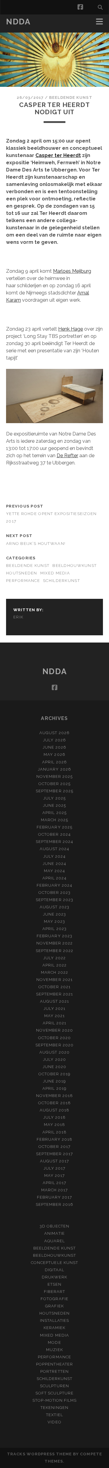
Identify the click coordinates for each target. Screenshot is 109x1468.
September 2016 (55, 1204)
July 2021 (54, 1008)
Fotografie (54, 1299)
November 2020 (54, 1030)
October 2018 (54, 1103)
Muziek (54, 1349)
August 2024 (54, 849)
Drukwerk (54, 1277)
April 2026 (54, 762)
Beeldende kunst (70, 97)
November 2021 (54, 979)
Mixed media (55, 573)
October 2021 (54, 987)
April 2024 (54, 878)
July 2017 (54, 1168)
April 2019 (54, 1088)
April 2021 (54, 1023)
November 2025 (54, 776)
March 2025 (54, 820)
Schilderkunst (61, 580)
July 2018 (54, 1117)
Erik (18, 617)
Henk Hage (70, 329)
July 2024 (54, 856)
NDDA (18, 21)
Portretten (54, 1371)
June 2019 (54, 1081)
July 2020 (54, 1059)
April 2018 (54, 1132)
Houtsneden (21, 573)
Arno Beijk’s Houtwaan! (35, 543)
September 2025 (54, 791)
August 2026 (54, 733)
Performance (23, 580)
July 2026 (54, 740)
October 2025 (54, 783)
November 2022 (54, 943)
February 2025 (54, 827)
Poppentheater (54, 1364)
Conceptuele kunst (54, 1262)
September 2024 (55, 841)
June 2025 (54, 805)
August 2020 (54, 1052)
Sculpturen (54, 1386)
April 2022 (54, 965)
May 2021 (54, 1016)
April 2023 (54, 928)
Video (54, 1422)
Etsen (54, 1284)
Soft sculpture (54, 1393)
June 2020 (54, 1066)
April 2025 (54, 812)
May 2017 (54, 1175)
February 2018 (55, 1139)
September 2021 (54, 994)
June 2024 (54, 863)
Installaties (54, 1320)
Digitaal (54, 1270)
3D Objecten (54, 1226)
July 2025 (54, 798)
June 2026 (54, 747)
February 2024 (55, 885)
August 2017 (54, 1161)
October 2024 (54, 834)
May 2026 (54, 754)
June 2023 (54, 914)
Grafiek (54, 1306)
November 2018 (54, 1095)
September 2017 (54, 1154)
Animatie (54, 1233)
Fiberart (54, 1291)
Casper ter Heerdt (58, 155)
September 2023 (54, 899)
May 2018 (54, 1124)
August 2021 (54, 1001)
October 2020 (54, 1038)
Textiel (54, 1415)
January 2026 (54, 769)
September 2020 (54, 1045)
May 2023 (54, 921)
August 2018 (54, 1110)
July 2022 (54, 958)
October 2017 (54, 1146)
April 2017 (54, 1182)
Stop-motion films (54, 1400)
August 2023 (54, 907)
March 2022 (54, 972)
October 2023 (54, 892)
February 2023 (54, 936)
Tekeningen (54, 1407)
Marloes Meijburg (72, 271)
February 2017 (54, 1197)
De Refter (67, 455)
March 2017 (54, 1190)
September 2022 (54, 950)
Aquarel (54, 1241)
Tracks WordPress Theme (39, 1454)
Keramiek (54, 1327)
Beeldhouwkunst (74, 565)
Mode (54, 1342)
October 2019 (54, 1074)
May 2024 (54, 871)
